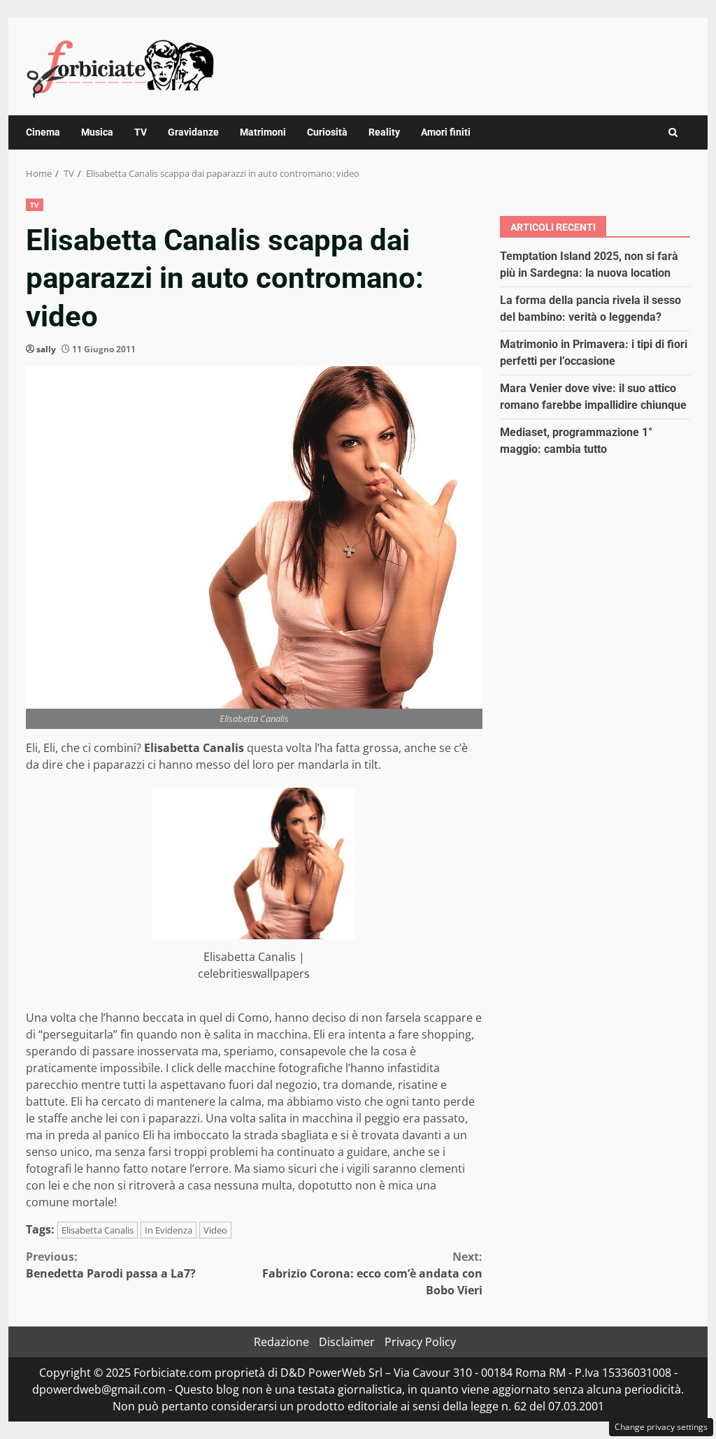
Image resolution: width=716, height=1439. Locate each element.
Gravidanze (193, 132)
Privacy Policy (420, 1342)
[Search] (673, 132)
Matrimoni (263, 132)
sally (46, 349)
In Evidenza (168, 1230)
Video (215, 1230)
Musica (97, 132)
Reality (384, 132)
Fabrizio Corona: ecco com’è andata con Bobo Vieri (372, 1273)
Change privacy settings (661, 1427)
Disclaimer (347, 1342)
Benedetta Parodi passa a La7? (111, 1265)
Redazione (281, 1342)
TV (140, 132)
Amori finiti (446, 132)
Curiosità (327, 132)
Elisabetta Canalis (98, 1230)
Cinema (43, 132)
